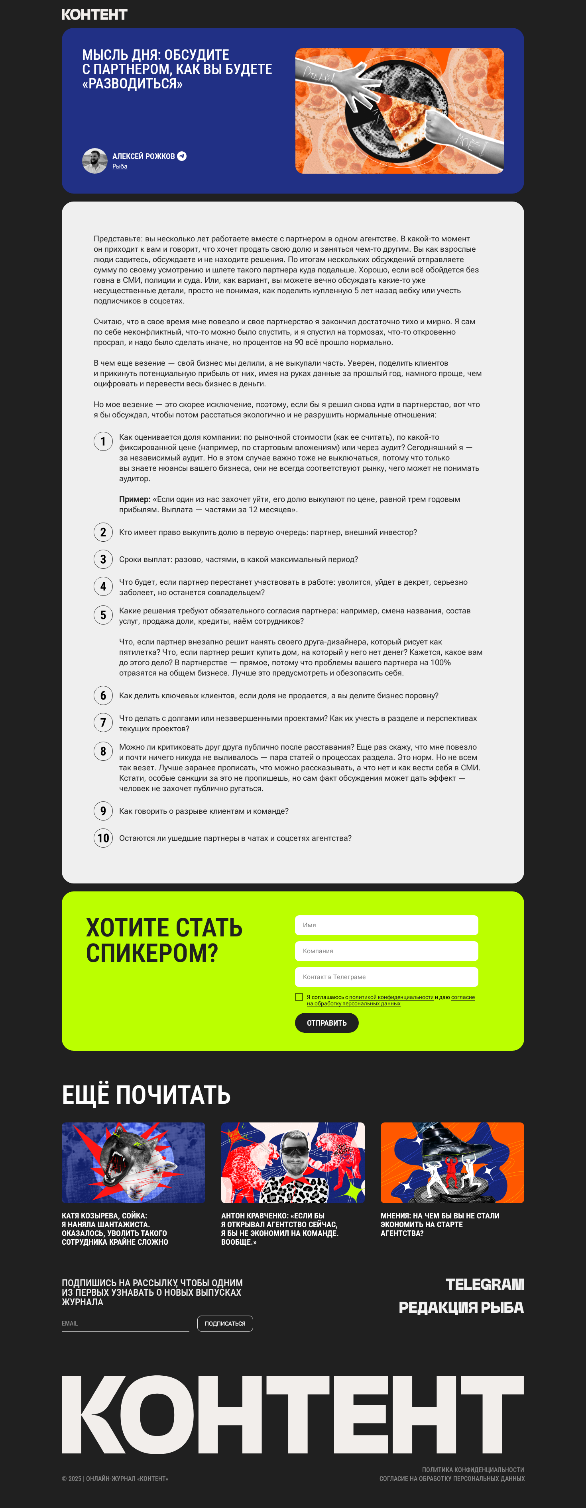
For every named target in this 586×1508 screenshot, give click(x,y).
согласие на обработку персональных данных (391, 1000)
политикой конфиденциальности (391, 997)
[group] (133, 1184)
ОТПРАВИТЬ (327, 1023)
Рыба (120, 166)
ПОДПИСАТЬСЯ (225, 1323)
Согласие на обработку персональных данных (452, 1479)
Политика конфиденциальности (473, 1470)
